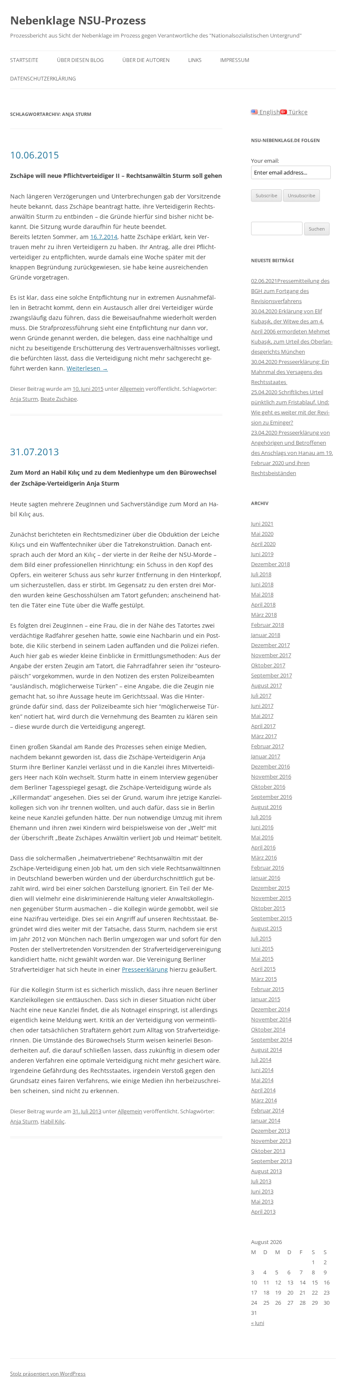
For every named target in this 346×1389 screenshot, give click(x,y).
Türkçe (297, 112)
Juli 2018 (261, 574)
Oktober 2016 (268, 786)
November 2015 (271, 898)
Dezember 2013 (270, 1130)
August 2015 (266, 928)
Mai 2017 (262, 716)
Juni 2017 (262, 705)
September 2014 (271, 1039)
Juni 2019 (262, 554)
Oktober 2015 (268, 908)
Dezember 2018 (270, 564)
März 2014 (264, 1100)
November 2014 (271, 1019)
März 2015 (264, 979)
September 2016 (271, 797)
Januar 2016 (265, 877)
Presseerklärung (145, 969)
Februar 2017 (267, 746)
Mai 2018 (262, 594)
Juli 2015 (261, 938)
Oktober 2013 (268, 1151)
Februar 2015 (267, 989)
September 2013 (271, 1161)
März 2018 (264, 614)
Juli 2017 (261, 695)
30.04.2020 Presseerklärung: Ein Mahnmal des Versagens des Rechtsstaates (290, 372)
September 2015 (271, 918)
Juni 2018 (262, 584)
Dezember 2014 (270, 1009)
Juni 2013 (262, 1191)
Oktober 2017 (268, 665)
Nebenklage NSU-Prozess (78, 20)
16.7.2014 (103, 237)
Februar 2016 (267, 867)
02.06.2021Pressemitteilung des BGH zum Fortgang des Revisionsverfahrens (290, 291)
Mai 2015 (262, 958)
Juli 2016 (261, 817)
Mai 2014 (262, 1080)
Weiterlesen (87, 368)
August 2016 (266, 807)
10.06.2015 (34, 154)
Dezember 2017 (270, 645)
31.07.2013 (34, 451)
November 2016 (271, 776)
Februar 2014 (267, 1110)
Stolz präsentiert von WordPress (48, 1373)
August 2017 (266, 685)
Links (195, 60)
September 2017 (271, 675)
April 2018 (263, 604)
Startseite (24, 60)
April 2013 (263, 1211)
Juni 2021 (262, 523)
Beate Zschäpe (59, 399)
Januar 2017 (265, 756)
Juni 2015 (262, 948)
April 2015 (263, 969)
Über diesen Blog (80, 60)
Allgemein (132, 388)
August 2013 (266, 1171)
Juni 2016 (262, 827)
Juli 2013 (261, 1181)
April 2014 (263, 1090)
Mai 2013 (262, 1201)
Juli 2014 (261, 1060)
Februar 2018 (267, 625)
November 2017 (271, 655)
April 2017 (263, 726)
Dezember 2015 (270, 888)
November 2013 (271, 1141)
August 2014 (266, 1049)
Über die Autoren (146, 60)
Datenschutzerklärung (43, 78)
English (269, 112)
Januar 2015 (265, 999)
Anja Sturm (24, 399)
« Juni (257, 1323)
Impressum (234, 60)
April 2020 (263, 544)
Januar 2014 (265, 1120)
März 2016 (264, 857)
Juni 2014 (262, 1070)
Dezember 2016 (270, 766)
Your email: (265, 160)
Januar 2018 (265, 635)
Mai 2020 (262, 533)
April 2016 (263, 847)
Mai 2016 (262, 837)
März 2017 (264, 736)
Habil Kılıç (53, 1121)
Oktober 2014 (268, 1029)
